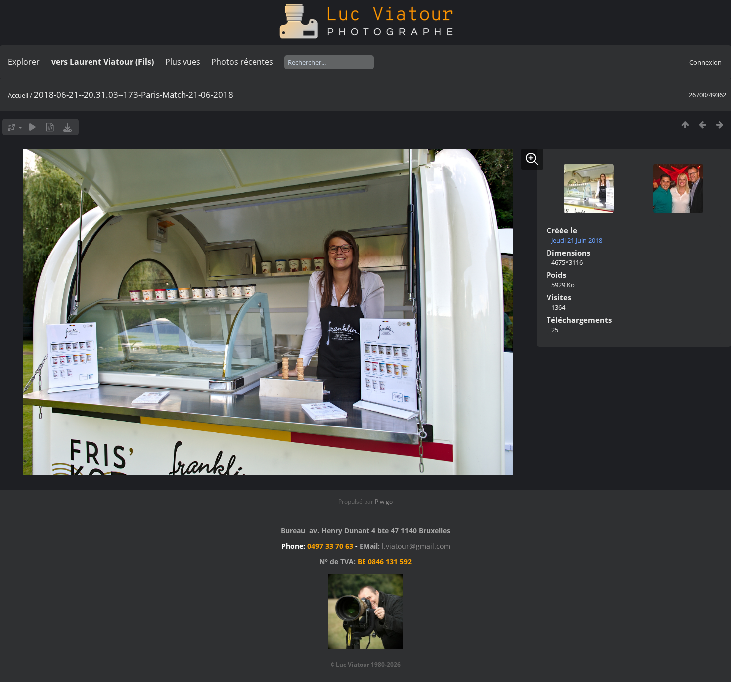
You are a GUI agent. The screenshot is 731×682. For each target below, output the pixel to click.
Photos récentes (242, 61)
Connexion (705, 62)
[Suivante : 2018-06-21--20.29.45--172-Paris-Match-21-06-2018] (720, 124)
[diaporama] (32, 127)
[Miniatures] (685, 124)
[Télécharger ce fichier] (67, 127)
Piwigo (384, 501)
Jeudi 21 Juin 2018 (576, 240)
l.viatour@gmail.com (416, 546)
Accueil (18, 95)
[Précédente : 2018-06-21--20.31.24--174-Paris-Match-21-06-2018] (702, 124)
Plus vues (182, 61)
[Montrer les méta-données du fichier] (50, 127)
